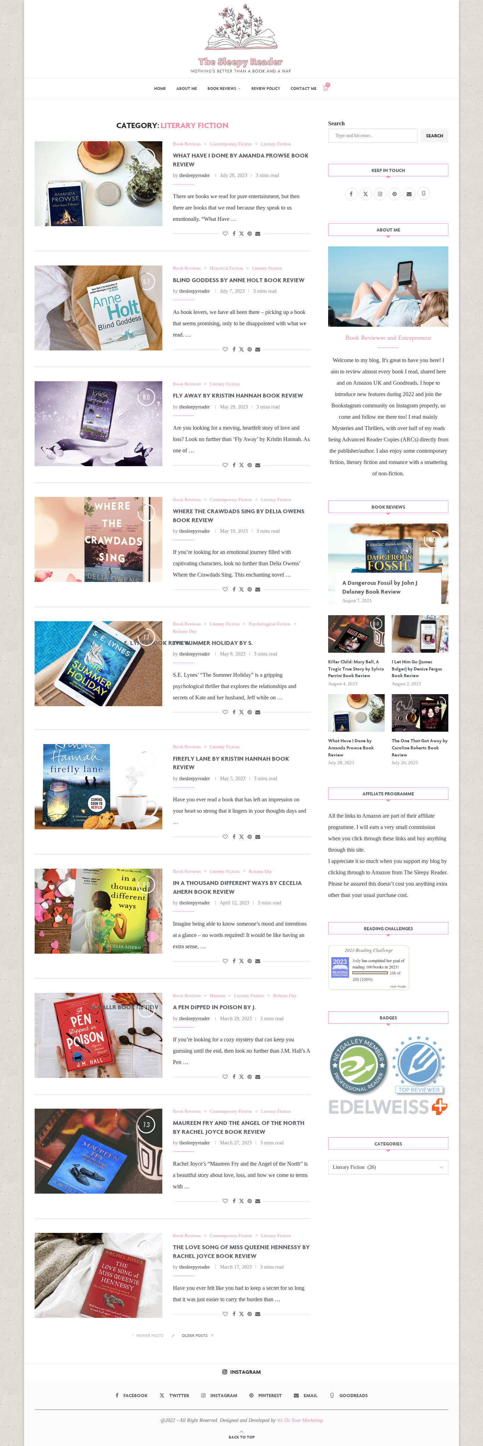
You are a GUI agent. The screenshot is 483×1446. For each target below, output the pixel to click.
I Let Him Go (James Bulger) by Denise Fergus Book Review (417, 668)
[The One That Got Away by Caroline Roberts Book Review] (420, 713)
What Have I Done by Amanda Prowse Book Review (351, 747)
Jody (357, 960)
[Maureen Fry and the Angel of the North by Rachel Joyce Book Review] (98, 1151)
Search (336, 123)
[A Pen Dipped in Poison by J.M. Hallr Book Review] (98, 1035)
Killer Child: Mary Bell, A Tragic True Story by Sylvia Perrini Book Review (356, 668)
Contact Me (303, 88)
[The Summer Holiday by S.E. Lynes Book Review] (98, 663)
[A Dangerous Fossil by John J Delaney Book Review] (388, 564)
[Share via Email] (257, 234)
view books (398, 986)
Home (160, 88)
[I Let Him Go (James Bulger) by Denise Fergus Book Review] (420, 634)
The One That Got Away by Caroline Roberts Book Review (420, 747)
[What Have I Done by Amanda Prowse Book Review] (98, 183)
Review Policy (265, 88)
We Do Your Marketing (300, 1420)
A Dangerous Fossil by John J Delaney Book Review (380, 587)
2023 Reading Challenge (369, 950)
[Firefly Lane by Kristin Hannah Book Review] (98, 786)
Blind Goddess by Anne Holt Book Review (238, 280)
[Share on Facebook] (234, 234)
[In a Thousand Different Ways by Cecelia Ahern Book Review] (98, 911)
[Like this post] (225, 234)
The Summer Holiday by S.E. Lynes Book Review (181, 642)
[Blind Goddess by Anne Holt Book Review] (98, 307)
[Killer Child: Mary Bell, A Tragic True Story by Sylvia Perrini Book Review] (356, 634)
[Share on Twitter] (241, 233)
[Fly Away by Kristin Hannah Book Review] (98, 423)
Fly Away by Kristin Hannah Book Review (238, 395)
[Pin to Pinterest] (250, 234)
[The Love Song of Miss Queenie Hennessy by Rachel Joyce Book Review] (98, 1275)
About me (186, 88)
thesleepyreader (194, 175)
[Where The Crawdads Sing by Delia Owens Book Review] (98, 539)
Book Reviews (222, 88)
